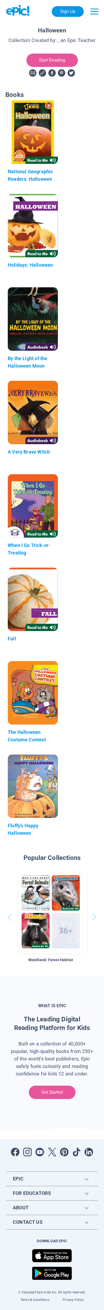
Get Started (52, 1092)
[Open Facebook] (15, 1152)
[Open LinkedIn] (89, 1152)
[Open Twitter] (52, 1152)
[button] (50, 913)
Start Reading (52, 60)
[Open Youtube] (39, 1152)
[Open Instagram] (27, 1152)
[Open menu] (94, 11)
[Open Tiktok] (76, 1152)
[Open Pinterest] (64, 1152)
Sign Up (67, 11)
